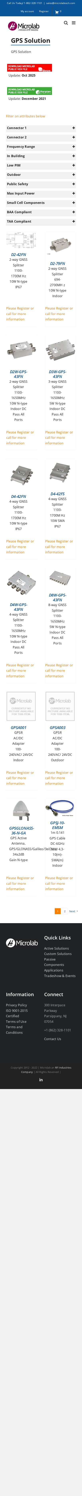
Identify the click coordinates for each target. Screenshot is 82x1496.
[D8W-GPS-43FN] (60, 570)
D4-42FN (18, 496)
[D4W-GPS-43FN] (21, 570)
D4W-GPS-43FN (18, 607)
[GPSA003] (60, 694)
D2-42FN (18, 254)
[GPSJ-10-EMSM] (60, 801)
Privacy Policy (16, 1005)
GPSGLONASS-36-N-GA (21, 830)
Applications (53, 970)
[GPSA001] (21, 694)
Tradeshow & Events (60, 976)
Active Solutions (56, 948)
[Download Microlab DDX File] (29, 88)
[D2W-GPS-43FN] (21, 337)
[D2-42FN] (21, 235)
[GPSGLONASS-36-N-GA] (21, 801)
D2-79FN (57, 263)
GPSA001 (18, 727)
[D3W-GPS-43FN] (60, 337)
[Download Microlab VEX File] (30, 64)
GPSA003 (57, 727)
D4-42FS (57, 493)
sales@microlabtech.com (60, 3)
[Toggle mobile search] (66, 23)
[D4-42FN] (21, 461)
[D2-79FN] (60, 235)
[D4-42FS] (60, 461)
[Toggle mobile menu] (74, 23)
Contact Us (52, 1039)
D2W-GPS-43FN (18, 374)
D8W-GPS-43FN (57, 597)
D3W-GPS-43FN (57, 374)
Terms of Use (16, 1021)
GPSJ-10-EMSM (57, 825)
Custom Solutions (58, 954)
